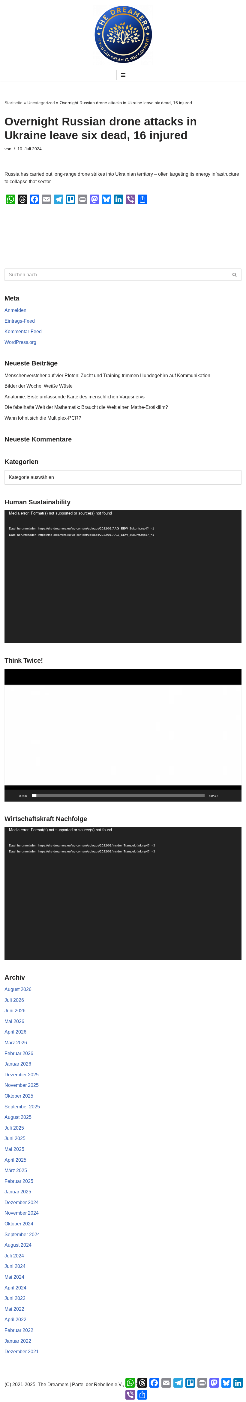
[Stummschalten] (224, 796)
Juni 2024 (15, 1266)
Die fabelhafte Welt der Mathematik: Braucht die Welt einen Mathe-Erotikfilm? (86, 407)
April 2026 (15, 1031)
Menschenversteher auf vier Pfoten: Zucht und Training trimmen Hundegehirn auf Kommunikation (107, 375)
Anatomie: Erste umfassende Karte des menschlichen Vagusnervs (74, 396)
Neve (92, 1395)
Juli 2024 (14, 1255)
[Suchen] (235, 274)
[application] (123, 576)
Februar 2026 (18, 1053)
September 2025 (22, 1106)
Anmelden (15, 310)
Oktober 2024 (18, 1223)
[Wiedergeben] (12, 796)
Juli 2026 (14, 1000)
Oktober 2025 (18, 1095)
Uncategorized (41, 102)
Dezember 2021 (21, 1351)
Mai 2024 (14, 1277)
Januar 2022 (17, 1341)
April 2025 (15, 1160)
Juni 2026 (15, 1010)
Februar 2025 (18, 1181)
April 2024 (15, 1287)
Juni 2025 (15, 1138)
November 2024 (21, 1213)
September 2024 (22, 1234)
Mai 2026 (14, 1021)
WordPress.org (20, 342)
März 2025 (15, 1170)
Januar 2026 (17, 1063)
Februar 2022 (18, 1330)
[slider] (118, 795)
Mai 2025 (14, 1149)
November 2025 (21, 1085)
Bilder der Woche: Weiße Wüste (38, 386)
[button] (123, 735)
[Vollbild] (234, 796)
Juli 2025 (14, 1128)
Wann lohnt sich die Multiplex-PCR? (42, 418)
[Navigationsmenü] (123, 75)
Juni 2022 (15, 1298)
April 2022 (15, 1319)
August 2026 (18, 989)
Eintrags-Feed (19, 321)
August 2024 (18, 1245)
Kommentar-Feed (23, 331)
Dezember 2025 (21, 1074)
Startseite (13, 102)
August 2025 (18, 1117)
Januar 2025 (17, 1191)
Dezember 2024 (21, 1202)
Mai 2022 (14, 1309)
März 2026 (15, 1042)
